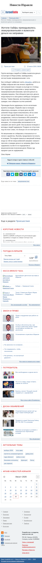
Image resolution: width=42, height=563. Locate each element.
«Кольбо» (28, 82)
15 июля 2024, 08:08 (34, 66)
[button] (9, 12)
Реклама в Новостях (28, 550)
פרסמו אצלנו (25, 553)
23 (5, 496)
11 (16, 490)
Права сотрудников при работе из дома (26, 316)
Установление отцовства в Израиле (27, 334)
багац (32, 460)
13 (26, 490)
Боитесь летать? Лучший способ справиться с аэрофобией (26, 392)
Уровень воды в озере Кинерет (13, 261)
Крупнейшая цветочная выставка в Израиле (27, 276)
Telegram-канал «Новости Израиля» (21, 163)
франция (24, 460)
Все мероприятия (34, 305)
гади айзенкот (8, 457)
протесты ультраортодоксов (13, 454)
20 (26, 493)
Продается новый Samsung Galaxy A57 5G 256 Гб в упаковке (27, 421)
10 (10, 490)
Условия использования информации (12, 561)
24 (10, 496)
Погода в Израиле (34, 265)
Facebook (7, 539)
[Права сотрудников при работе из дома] (8, 318)
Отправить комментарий (22, 70)
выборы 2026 (8, 450)
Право (5, 520)
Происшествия (9, 66)
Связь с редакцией (28, 542)
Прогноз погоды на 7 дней (12, 259)
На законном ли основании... (14, 345)
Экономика (6, 517)
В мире (26, 517)
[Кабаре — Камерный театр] (8, 287)
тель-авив (19, 450)
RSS (5, 532)
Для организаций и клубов (19, 305)
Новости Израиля (21, 5)
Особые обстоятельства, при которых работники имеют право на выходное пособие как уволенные (26, 327)
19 (21, 493)
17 (10, 493)
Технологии (27, 514)
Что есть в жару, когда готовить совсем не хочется (25, 382)
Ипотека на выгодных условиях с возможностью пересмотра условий (26, 431)
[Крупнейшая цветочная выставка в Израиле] (8, 279)
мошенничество (23, 181)
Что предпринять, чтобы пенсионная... (12, 350)
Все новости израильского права (29, 361)
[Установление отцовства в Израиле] (8, 337)
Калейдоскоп (28, 520)
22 (36, 493)
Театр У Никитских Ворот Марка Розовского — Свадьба (26, 293)
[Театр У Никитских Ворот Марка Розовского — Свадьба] (8, 297)
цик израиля (8, 463)
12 (21, 490)
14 (31, 490)
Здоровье (27, 511)
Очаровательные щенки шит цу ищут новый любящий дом (25, 411)
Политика (6, 514)
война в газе (20, 457)
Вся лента (36, 245)
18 (16, 493)
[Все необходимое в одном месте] (8, 375)
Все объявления (35, 439)
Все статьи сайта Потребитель (30, 400)
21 (31, 493)
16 (5, 493)
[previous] (4, 476)
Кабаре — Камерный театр (24, 286)
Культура (6, 526)
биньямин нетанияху (11, 460)
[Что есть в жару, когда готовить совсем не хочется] (8, 384)
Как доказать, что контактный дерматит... (14, 356)
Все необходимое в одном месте (26, 372)
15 (36, 490)
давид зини (29, 454)
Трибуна (26, 523)
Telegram (7, 536)
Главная (5, 511)
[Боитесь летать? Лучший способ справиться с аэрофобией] (8, 393)
